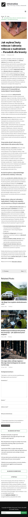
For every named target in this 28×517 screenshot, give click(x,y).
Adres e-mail (4, 407)
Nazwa (3, 400)
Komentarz (4, 380)
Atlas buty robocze (17, 261)
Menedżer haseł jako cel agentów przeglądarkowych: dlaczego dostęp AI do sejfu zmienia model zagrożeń (13, 436)
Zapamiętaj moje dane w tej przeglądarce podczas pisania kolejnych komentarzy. (12, 421)
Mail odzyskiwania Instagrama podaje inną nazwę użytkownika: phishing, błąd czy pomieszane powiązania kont (13, 443)
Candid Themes (15, 509)
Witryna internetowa (6, 413)
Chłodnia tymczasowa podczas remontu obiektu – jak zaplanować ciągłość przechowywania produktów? (13, 464)
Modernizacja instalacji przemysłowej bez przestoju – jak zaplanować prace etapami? (13, 332)
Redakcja (3, 55)
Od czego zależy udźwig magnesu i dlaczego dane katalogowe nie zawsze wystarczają (13, 363)
